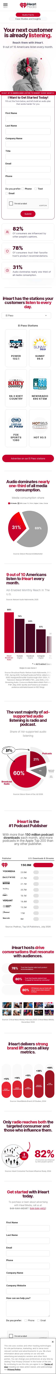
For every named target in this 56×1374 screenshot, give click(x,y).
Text (40, 188)
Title (7, 151)
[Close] (53, 1342)
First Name (11, 113)
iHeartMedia (28, 5)
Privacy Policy (14, 1369)
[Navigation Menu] (5, 5)
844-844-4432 (38, 1208)
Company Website (16, 1285)
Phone (8, 176)
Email (8, 163)
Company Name (13, 138)
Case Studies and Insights (28, 19)
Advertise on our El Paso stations (28, 458)
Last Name (11, 125)
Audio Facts (28, 15)
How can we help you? (18, 1298)
